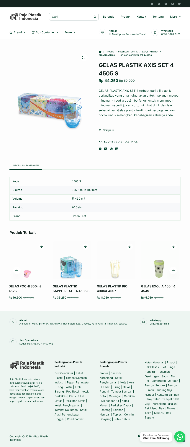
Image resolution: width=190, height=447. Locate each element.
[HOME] (100, 51)
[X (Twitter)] (159, 4)
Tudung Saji (164, 390)
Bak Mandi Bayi (155, 408)
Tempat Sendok (155, 385)
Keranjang (106, 378)
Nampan (105, 414)
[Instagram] (166, 4)
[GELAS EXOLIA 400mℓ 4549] (132, 260)
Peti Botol (72, 391)
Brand (18, 32)
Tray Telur (153, 399)
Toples (117, 414)
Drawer (172, 408)
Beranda (108, 16)
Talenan (118, 410)
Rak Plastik (152, 367)
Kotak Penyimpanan (67, 405)
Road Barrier (75, 419)
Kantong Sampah (168, 394)
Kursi (132, 382)
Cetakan (129, 396)
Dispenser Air (110, 401)
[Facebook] (152, 4)
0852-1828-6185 (171, 34)
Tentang (158, 16)
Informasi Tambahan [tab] (26, 165)
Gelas (126, 387)
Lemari (105, 387)
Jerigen (173, 381)
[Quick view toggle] (13, 247)
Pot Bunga (168, 367)
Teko (148, 413)
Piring (116, 387)
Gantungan (152, 376)
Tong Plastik (64, 387)
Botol (103, 396)
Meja (123, 382)
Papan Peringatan (78, 382)
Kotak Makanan (154, 362)
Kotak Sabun (122, 419)
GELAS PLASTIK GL (126, 141)
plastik (166, 90)
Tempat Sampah (121, 391)
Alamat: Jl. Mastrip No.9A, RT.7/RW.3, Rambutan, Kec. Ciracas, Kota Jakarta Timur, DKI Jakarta (73, 323)
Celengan (115, 396)
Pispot (171, 362)
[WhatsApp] (179, 4)
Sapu (164, 376)
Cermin (129, 414)
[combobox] (70, 17)
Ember (104, 373)
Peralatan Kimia (75, 401)
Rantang (105, 410)
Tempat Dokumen (66, 410)
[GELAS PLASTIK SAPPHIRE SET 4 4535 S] (44, 260)
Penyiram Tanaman (157, 371)
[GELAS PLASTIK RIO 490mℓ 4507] (88, 260)
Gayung (106, 419)
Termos (159, 413)
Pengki (104, 391)
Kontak (141, 16)
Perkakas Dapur (121, 405)
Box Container (45, 32)
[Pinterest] (111, 149)
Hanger (149, 394)
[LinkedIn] (116, 149)
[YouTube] (172, 4)
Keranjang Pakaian (165, 403)
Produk (125, 16)
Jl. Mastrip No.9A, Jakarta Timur (127, 34)
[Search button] (94, 16)
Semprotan (158, 381)
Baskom (116, 373)
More (173, 16)
